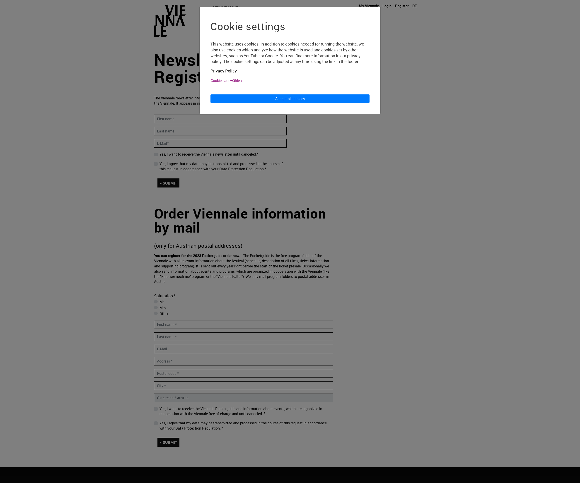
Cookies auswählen (226, 80)
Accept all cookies (290, 98)
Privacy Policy (223, 71)
